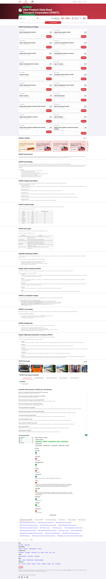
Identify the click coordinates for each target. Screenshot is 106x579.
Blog (50, 552)
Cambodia (44, 563)
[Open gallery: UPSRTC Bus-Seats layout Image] (75, 368)
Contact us (25, 548)
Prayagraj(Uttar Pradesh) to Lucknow (64, 53)
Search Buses (54, 22)
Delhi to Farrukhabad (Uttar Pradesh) (29, 64)
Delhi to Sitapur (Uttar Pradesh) (27, 85)
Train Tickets (27, 544)
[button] (27, 18)
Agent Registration (33, 548)
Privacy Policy (30, 556)
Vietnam (38, 563)
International (57, 563)
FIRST (57, 149)
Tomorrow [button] (67, 18)
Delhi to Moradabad (59, 95)
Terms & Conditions (22, 556)
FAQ (38, 552)
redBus (20, 559)
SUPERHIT (75, 149)
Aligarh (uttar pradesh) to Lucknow (28, 117)
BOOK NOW (49, 36)
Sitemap (42, 552)
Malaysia (34, 563)
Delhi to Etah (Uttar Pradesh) (61, 106)
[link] (27, 146)
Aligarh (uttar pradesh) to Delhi (62, 32)
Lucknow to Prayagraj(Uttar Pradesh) (64, 42)
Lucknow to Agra (23, 74)
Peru (53, 563)
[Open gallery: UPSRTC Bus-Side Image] (50, 368)
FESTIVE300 (24, 149)
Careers (39, 548)
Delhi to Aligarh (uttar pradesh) (27, 42)
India (19, 563)
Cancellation (27, 552)
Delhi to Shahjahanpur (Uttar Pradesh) (64, 85)
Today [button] (62, 18)
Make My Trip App (30, 559)
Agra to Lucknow (58, 64)
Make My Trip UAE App (39, 559)
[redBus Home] (20, 1)
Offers (46, 552)
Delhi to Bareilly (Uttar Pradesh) (27, 32)
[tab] (27, 378)
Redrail (24, 559)
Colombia (49, 563)
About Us (20, 548)
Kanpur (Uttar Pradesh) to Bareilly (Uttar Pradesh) (32, 127)
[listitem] (20, 142)
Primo (53, 552)
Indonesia (24, 563)
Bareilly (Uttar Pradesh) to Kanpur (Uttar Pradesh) (32, 106)
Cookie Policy (37, 556)
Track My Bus (21, 552)
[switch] (84, 18)
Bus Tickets (21, 544)
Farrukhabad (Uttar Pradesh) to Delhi (63, 74)
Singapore (29, 563)
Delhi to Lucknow (23, 95)
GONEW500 (41, 149)
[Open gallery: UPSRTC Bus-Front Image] (24, 368)
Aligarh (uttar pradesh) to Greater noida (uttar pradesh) (66, 128)
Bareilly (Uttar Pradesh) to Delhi (27, 53)
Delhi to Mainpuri (58, 117)
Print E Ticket (34, 552)
